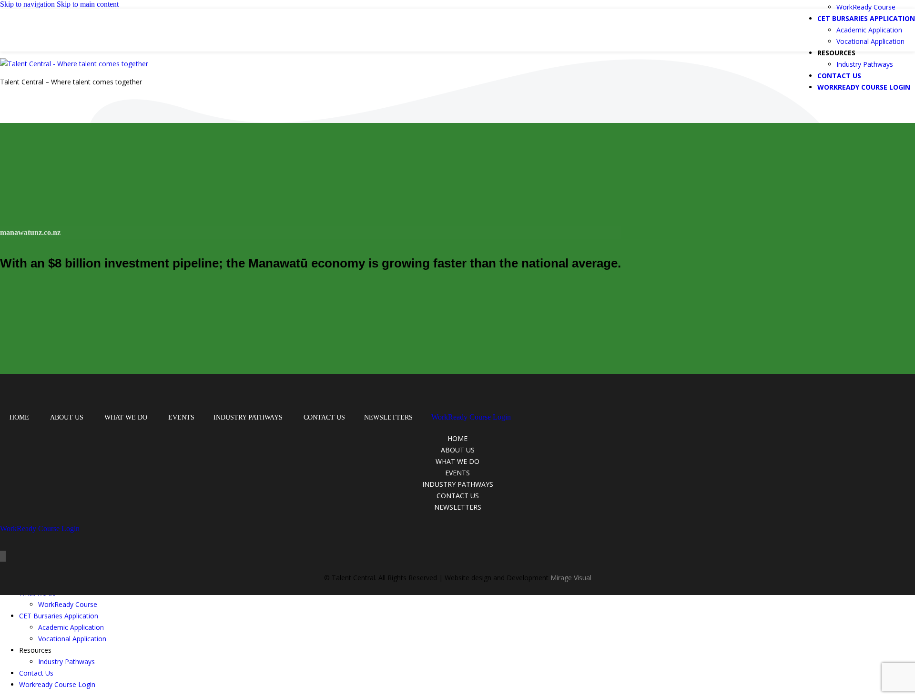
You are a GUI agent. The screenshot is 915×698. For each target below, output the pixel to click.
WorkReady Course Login (471, 417)
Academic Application (869, 29)
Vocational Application (870, 41)
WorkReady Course (865, 6)
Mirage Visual (570, 577)
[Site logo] (65, 42)
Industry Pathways (864, 64)
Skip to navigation (28, 4)
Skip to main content (88, 4)
